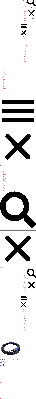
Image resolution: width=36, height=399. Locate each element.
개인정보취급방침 (4, 363)
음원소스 (25, 15)
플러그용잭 (25, 59)
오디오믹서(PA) (25, 5)
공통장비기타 (25, 20)
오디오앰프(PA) (25, 2)
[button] (23, 30)
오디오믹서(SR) (25, 48)
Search (31, 7)
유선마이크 (25, 16)
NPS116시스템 (25, 41)
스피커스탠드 (25, 13)
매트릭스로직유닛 (25, 50)
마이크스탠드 (25, 17)
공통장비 (25, 14)
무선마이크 (4, 85)
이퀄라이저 (4, 79)
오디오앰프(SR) (25, 9)
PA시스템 (3, 70)
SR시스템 (25, 8)
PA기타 (25, 7)
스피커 (3, 81)
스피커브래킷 (25, 12)
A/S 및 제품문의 (24, 22)
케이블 (25, 57)
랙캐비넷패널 (4, 88)
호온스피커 (4, 76)
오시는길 (25, 39)
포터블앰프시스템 (5, 74)
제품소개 (24, 0)
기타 (3, 83)
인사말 (2, 67)
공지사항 (25, 21)
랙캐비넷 (25, 18)
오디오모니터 (4, 72)
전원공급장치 (25, 4)
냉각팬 (25, 43)
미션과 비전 (25, 38)
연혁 (2, 68)
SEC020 (1, 336)
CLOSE (1, 382)
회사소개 (2, 66)
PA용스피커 (25, 6)
